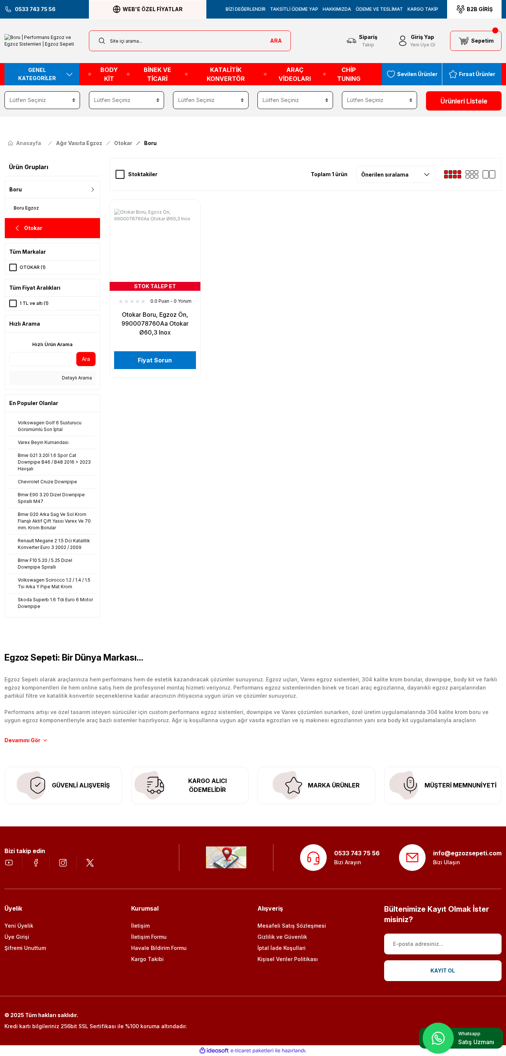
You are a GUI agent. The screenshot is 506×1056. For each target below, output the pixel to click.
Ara (86, 359)
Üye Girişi (16, 937)
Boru (150, 143)
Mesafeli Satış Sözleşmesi (291, 925)
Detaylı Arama (76, 378)
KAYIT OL (442, 970)
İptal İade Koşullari (281, 948)
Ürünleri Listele (463, 101)
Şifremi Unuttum (25, 948)
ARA (276, 40)
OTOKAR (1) (33, 267)
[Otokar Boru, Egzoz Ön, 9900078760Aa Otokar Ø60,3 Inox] (155, 250)
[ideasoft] (214, 1050)
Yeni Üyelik (18, 925)
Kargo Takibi (147, 959)
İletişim (140, 925)
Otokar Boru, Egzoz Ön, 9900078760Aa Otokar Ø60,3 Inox (155, 323)
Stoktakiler (142, 174)
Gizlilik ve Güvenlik (282, 937)
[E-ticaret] (252, 1050)
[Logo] (42, 40)
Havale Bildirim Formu (159, 948)
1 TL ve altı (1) (34, 303)
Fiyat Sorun (155, 360)
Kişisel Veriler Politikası (287, 959)
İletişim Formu (149, 937)
